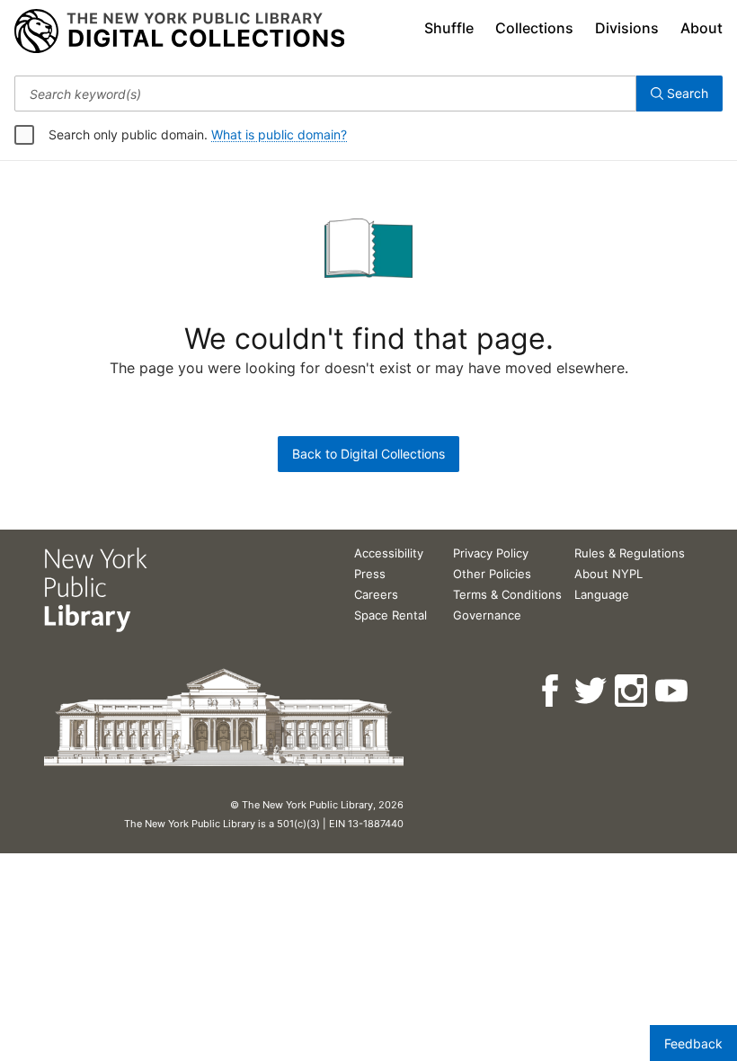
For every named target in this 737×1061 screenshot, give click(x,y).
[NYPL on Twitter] (591, 691)
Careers (376, 594)
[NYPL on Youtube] (672, 691)
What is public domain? (279, 134)
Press (370, 573)
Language (601, 594)
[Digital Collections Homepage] (179, 31)
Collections (534, 28)
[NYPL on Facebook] (551, 691)
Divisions (627, 28)
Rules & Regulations (629, 553)
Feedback (693, 1043)
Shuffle (449, 28)
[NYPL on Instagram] (632, 691)
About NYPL (608, 573)
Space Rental (390, 615)
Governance (487, 615)
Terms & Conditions (507, 594)
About (701, 28)
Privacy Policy (490, 553)
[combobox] (325, 93)
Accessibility (388, 553)
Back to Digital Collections (368, 453)
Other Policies (492, 573)
